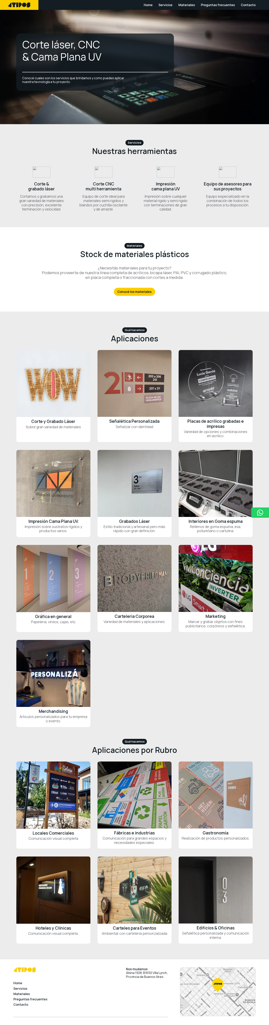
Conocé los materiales (134, 292)
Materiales (186, 5)
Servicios (166, 5)
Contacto (248, 5)
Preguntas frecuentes (218, 5)
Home (148, 5)
